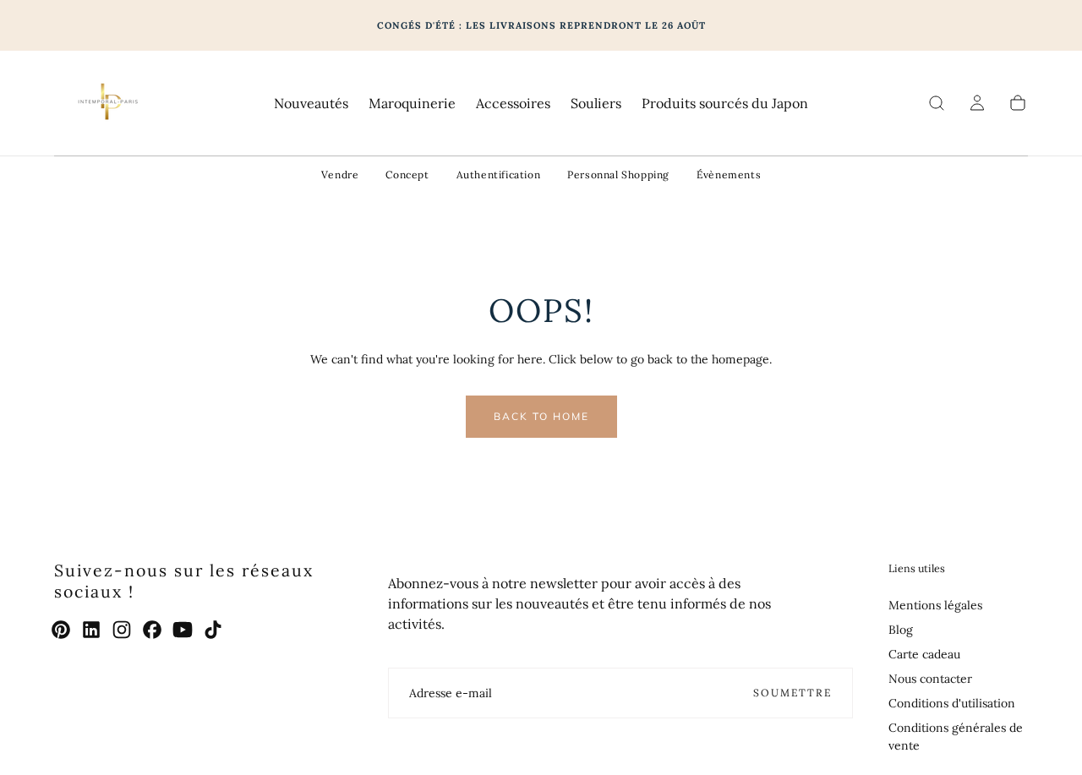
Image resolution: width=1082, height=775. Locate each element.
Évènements (729, 174)
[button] (936, 103)
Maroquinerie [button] (412, 104)
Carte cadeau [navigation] (924, 654)
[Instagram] (122, 629)
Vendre (340, 174)
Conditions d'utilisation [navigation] (951, 703)
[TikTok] (213, 629)
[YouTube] (182, 629)
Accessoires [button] (513, 104)
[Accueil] (106, 103)
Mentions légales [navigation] (935, 605)
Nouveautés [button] (311, 104)
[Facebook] (152, 629)
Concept (407, 174)
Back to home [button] (541, 416)
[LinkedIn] (91, 629)
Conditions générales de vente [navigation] (955, 736)
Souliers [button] (596, 104)
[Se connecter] (977, 103)
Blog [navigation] (900, 629)
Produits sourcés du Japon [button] (725, 104)
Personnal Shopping (618, 174)
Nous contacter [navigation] (930, 678)
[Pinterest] (61, 629)
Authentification (498, 174)
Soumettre (792, 692)
